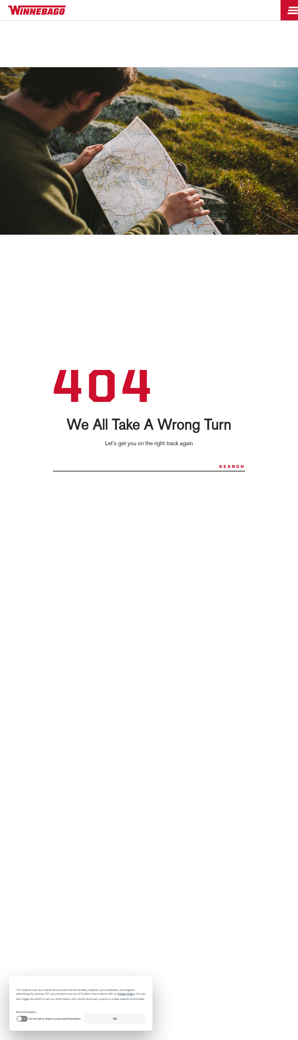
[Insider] (2, 22)
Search (232, 466)
